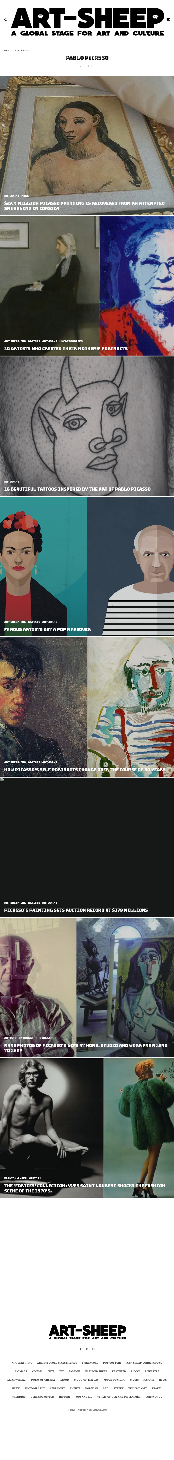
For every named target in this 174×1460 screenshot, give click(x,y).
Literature (90, 1363)
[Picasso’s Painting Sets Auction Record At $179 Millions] (87, 847)
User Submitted (42, 1397)
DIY (61, 1372)
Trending (19, 1397)
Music (134, 1380)
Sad (105, 1389)
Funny (135, 1372)
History (64, 1397)
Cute (51, 1372)
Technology (137, 1389)
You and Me (83, 1397)
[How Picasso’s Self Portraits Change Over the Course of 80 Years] (87, 707)
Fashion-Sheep (96, 1372)
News (163, 1380)
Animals (21, 1372)
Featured (119, 1372)
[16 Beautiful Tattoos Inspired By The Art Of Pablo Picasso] (87, 426)
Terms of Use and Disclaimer (118, 1397)
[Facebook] (80, 1349)
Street (118, 1389)
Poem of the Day (43, 1380)
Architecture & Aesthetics (57, 1363)
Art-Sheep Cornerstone (144, 1363)
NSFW (16, 1389)
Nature (148, 1380)
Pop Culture (112, 1363)
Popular (91, 1389)
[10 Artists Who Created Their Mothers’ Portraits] (87, 286)
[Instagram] (93, 1349)
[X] (86, 1349)
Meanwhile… (16, 1380)
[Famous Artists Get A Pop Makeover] (87, 566)
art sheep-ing (22, 1363)
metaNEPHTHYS (81, 1410)
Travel (157, 1389)
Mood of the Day (86, 1380)
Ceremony (57, 1389)
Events (75, 1389)
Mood (64, 1380)
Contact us (153, 1397)
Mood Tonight (114, 1380)
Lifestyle (152, 1372)
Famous (74, 1372)
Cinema (37, 1372)
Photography (35, 1389)
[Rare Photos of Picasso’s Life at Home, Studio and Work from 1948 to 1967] (87, 987)
